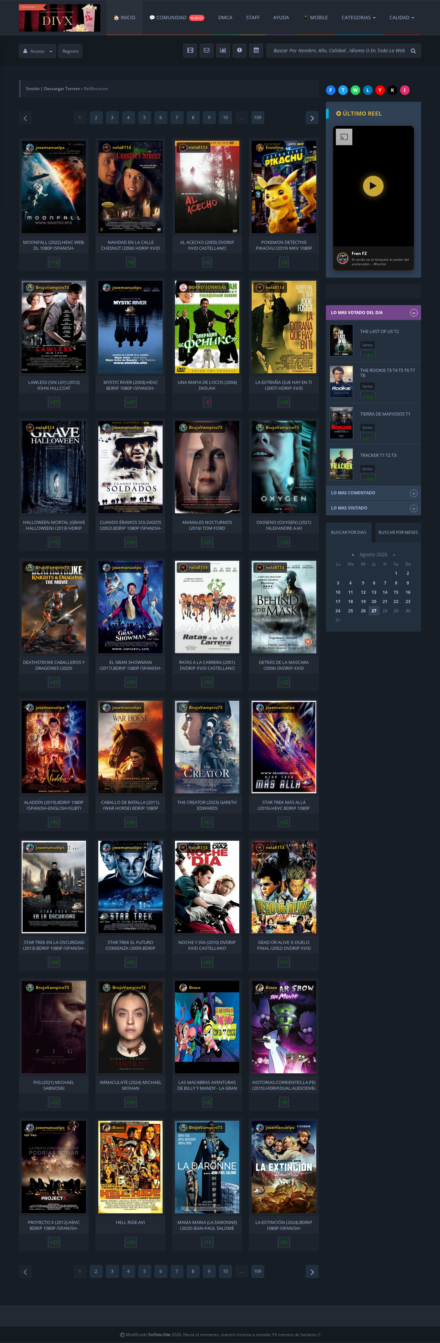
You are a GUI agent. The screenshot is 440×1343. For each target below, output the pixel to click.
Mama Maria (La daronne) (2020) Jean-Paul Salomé (207, 1225)
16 (408, 592)
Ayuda (281, 17)
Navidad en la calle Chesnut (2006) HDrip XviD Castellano (130, 244)
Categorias (356, 17)
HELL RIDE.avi (130, 1222)
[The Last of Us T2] (341, 340)
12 (363, 592)
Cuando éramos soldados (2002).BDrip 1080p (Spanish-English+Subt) (131, 524)
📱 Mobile (315, 17)
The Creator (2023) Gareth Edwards (207, 804)
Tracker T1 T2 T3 (378, 455)
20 (374, 601)
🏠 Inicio (124, 17)
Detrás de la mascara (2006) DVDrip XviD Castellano (284, 664)
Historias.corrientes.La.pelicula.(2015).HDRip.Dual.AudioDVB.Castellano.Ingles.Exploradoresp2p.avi (283, 1084)
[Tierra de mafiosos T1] (341, 423)
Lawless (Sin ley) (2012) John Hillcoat (54, 384)
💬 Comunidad (176, 17)
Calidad (399, 17)
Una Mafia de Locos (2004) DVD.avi (207, 384)
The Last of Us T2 (379, 331)
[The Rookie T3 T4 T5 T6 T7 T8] (341, 381)
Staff (253, 17)
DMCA (225, 17)
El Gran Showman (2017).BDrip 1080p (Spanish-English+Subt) (131, 664)
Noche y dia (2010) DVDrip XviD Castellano (207, 944)
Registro (70, 51)
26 (363, 611)
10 (225, 117)
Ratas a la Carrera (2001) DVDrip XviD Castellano (207, 664)
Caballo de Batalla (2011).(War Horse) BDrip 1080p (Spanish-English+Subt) (130, 804)
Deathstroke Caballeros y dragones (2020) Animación (54, 664)
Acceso (37, 51)
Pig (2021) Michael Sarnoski (53, 1084)
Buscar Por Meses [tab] (398, 532)
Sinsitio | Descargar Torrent (53, 89)
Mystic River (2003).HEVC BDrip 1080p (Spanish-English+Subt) (130, 384)
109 (257, 117)
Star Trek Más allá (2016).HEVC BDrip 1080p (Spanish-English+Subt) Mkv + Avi (284, 804)
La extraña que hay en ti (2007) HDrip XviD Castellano (283, 384)
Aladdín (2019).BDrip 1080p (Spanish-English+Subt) (54, 804)
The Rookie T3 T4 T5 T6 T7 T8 (387, 372)
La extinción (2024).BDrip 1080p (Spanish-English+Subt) (283, 1225)
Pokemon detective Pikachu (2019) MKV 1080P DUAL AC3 (284, 244)
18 (350, 601)
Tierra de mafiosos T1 (385, 414)
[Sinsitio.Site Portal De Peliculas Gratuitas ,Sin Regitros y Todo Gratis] (59, 17)
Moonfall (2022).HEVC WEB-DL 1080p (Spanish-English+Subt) (54, 244)
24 (338, 611)
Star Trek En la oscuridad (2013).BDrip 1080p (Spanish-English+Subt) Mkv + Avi (54, 944)
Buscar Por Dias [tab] (348, 532)
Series (367, 344)
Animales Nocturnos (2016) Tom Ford (207, 524)
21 (385, 601)
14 (385, 592)
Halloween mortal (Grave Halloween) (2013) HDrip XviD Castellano (54, 524)
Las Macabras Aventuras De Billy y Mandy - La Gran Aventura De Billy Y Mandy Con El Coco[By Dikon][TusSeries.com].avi (207, 1084)
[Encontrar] (414, 51)
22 (396, 601)
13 (374, 592)
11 (350, 592)
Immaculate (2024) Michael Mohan (131, 1084)
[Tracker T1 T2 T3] (341, 464)
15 (396, 592)
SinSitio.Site (159, 1334)
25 (350, 611)
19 (363, 601)
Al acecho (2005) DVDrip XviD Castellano (207, 244)
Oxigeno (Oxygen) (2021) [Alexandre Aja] (283, 524)
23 (408, 601)
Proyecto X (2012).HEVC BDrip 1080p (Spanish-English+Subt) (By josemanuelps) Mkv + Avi (54, 1225)
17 (338, 601)
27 (374, 611)
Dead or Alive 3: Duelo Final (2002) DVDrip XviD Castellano (284, 944)
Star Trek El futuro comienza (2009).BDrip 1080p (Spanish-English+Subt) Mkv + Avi (130, 944)
